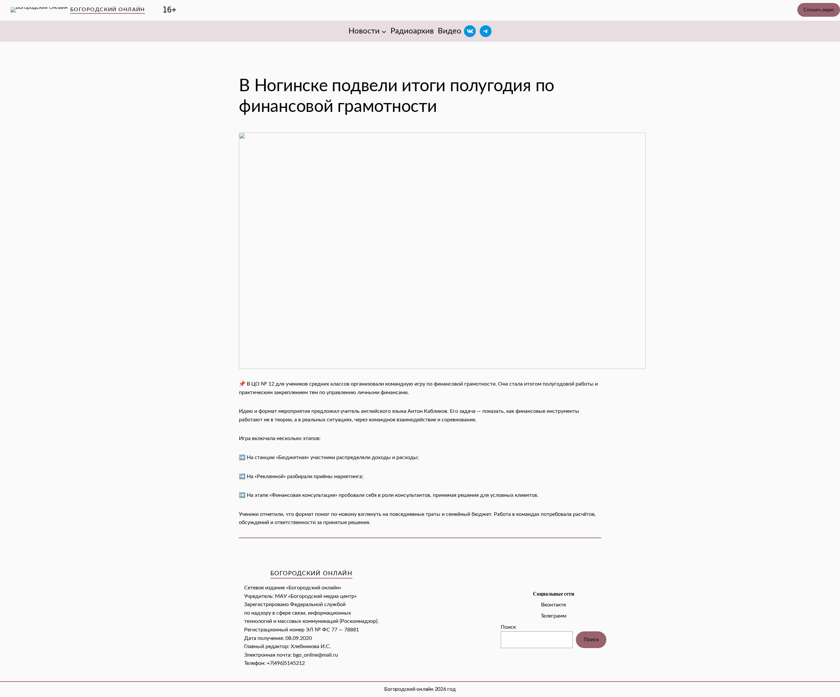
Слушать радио (819, 10)
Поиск (508, 627)
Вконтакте (553, 604)
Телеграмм (553, 616)
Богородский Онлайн (107, 9)
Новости (364, 31)
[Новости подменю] (384, 31)
